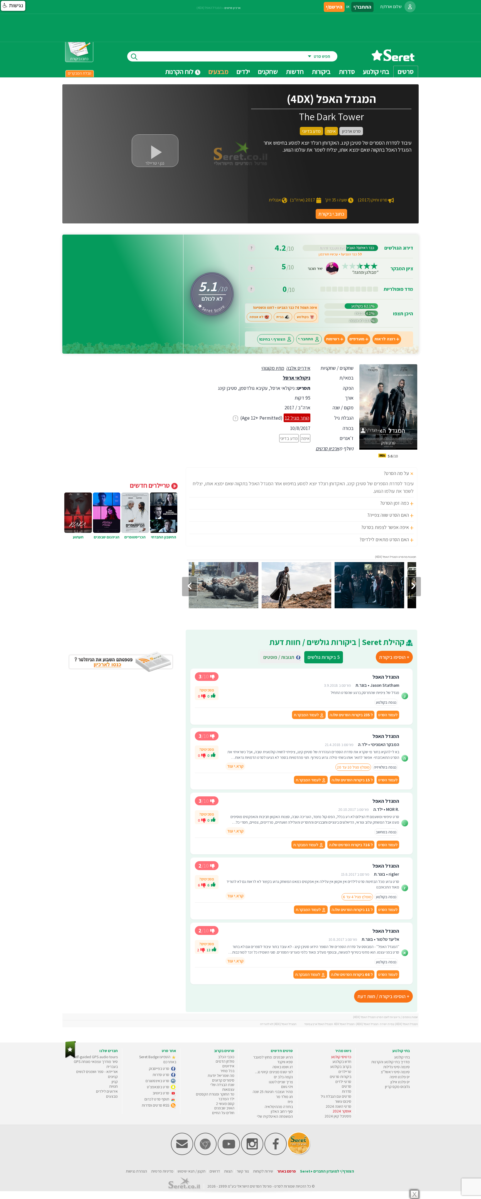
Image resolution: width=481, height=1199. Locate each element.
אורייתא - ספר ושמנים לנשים (97, 1071)
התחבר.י (305, 339)
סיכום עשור (343, 1101)
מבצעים (218, 71)
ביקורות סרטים (340, 1076)
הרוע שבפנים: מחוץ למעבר (273, 1057)
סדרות (346, 1091)
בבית (280, 316)
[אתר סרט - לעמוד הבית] (70, 1057)
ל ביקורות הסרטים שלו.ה (351, 714)
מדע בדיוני (289, 438)
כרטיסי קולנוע (341, 1056)
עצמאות (228, 1089)
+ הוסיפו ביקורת (394, 657)
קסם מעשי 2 (225, 1103)
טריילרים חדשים (150, 485)
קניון (115, 1081)
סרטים (346, 1086)
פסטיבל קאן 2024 (338, 1116)
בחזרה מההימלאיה (279, 1106)
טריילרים (344, 1071)
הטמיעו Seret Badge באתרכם (157, 1059)
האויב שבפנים (224, 1108)
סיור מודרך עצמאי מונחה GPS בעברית (96, 1064)
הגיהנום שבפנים (106, 537)
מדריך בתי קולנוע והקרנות (390, 1061)
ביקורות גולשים (324, 657)
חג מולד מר (284, 1096)
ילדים (243, 71)
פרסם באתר (286, 1171)
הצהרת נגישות (136, 1171)
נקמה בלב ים (283, 1076)
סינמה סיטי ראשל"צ (395, 1071)
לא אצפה (256, 316)
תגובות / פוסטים (280, 657)
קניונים (113, 1076)
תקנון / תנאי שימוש (191, 1171)
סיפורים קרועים (223, 1080)
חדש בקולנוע (341, 1061)
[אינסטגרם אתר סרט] (252, 1154)
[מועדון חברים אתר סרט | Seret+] (182, 1154)
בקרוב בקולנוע (340, 1066)
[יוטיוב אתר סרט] (229, 1154)
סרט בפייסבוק (159, 1068)
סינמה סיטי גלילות (396, 1066)
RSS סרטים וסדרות (156, 1105)
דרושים (215, 1171)
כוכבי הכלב (226, 1056)
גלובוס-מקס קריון (397, 1086)
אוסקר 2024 (342, 1111)
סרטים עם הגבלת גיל (336, 1096)
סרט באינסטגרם (158, 1080)
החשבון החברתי (163, 537)
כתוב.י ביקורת (331, 214)
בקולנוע (303, 316)
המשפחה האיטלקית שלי (275, 1116)
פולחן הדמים (225, 1061)
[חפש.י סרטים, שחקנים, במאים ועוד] (133, 56)
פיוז (290, 1101)
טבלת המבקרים (79, 73)
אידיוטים (228, 1065)
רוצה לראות (384, 339)
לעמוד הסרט (387, 714)
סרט (277, 1186)
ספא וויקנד (285, 1061)
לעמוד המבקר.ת (307, 714)
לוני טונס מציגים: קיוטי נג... (274, 1071)
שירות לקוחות (263, 1171)
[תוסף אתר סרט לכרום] (205, 1154)
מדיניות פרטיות (162, 1171)
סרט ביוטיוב (161, 1092)
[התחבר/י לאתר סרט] (410, 6)
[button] (13, 6)
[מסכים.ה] (213, 696)
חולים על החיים (223, 1112)
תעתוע (78, 537)
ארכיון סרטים (327, 448)
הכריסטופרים (135, 537)
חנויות (113, 1086)
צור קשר (243, 1171)
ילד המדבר (226, 1098)
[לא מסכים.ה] (203, 695)
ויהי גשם (287, 1086)
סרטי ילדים (343, 1081)
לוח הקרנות (180, 71)
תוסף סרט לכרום (157, 1099)
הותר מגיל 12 (297, 418)
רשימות (332, 339)
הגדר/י (371, 430)
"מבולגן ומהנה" (365, 272)
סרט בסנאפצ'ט (158, 1086)
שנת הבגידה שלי (222, 1084)
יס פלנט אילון (400, 1081)
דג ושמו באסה (283, 1066)
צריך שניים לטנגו (281, 1081)
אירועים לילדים (107, 1091)
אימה (305, 438)
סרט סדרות (161, 1074)
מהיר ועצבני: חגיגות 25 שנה (273, 1091)
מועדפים (356, 339)
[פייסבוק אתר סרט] (275, 1154)
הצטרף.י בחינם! (272, 339)
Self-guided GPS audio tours (95, 1056)
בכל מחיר (227, 1070)
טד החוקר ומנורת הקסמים (215, 1094)
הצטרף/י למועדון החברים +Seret (327, 1171)
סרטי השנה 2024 (338, 1106)
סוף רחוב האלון (282, 1111)
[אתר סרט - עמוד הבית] (393, 59)
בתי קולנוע (402, 1057)
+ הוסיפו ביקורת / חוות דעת (383, 996)
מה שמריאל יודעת (221, 1075)
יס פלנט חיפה (400, 1076)
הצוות (228, 1171)
